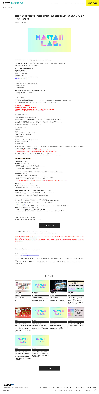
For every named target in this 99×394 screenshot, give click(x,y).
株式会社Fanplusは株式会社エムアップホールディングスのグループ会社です (15, 387)
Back (49, 368)
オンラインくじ (59, 387)
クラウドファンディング (68, 387)
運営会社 (70, 390)
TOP (3, 7)
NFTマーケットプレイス (79, 387)
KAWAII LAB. (23, 22)
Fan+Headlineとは (58, 390)
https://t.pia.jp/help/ (20, 204)
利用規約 (65, 390)
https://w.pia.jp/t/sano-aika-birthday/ (30, 255)
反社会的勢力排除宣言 (88, 390)
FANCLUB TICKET (10, 7)
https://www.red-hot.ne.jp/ (21, 78)
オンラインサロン (51, 387)
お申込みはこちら (49, 225)
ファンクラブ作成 (43, 387)
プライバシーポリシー (78, 390)
